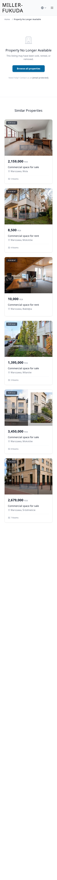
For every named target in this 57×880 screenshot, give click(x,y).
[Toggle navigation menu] (52, 8)
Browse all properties (28, 68)
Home (7, 19)
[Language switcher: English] (43, 7)
